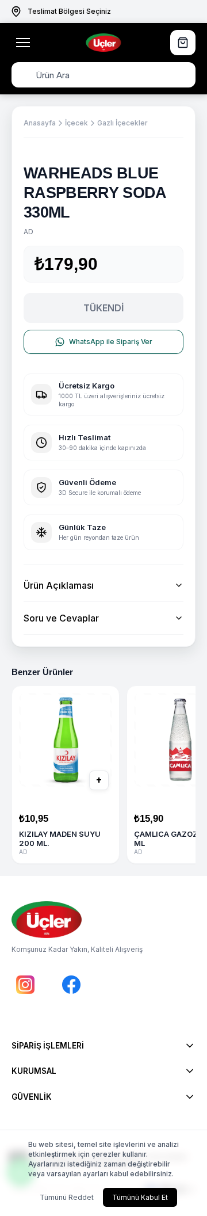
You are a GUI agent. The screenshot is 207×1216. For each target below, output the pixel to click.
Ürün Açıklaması (59, 585)
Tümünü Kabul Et (140, 1197)
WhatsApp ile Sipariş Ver (110, 341)
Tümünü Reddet (67, 1197)
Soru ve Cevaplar (61, 618)
